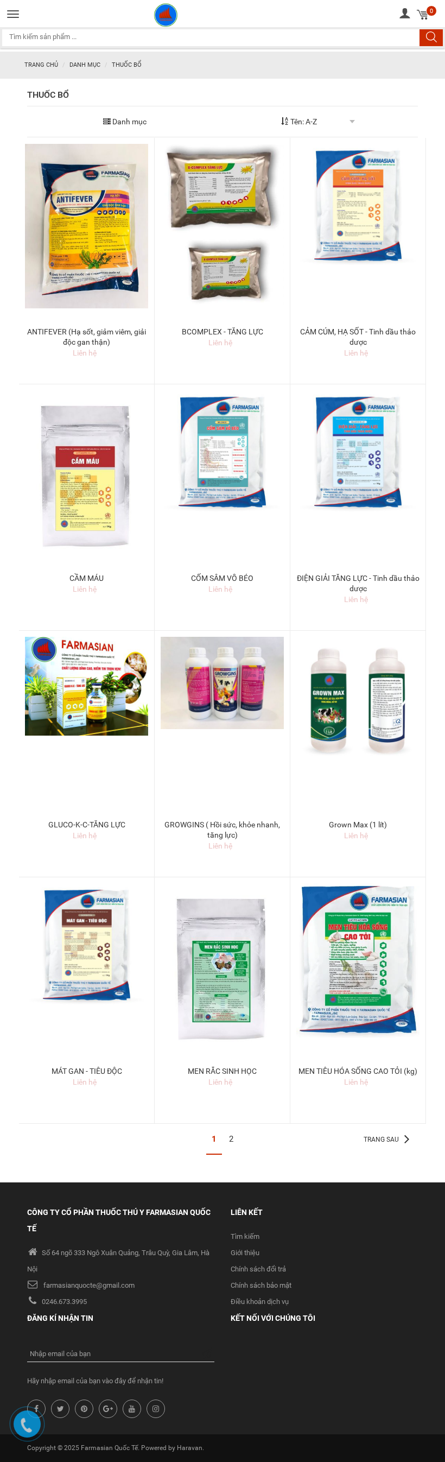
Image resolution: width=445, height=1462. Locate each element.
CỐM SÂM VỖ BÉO (222, 578)
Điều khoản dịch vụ (260, 1302)
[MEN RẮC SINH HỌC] (222, 970)
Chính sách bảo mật (261, 1285)
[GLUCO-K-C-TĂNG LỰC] (86, 685)
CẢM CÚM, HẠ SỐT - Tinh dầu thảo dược (358, 336)
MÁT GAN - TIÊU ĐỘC (87, 1071)
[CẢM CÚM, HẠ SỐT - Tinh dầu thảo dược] (357, 204)
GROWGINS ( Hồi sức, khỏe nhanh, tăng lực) (222, 829)
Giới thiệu (245, 1253)
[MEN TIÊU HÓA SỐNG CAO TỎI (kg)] (357, 962)
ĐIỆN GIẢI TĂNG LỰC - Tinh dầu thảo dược (358, 583)
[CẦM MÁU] (86, 477)
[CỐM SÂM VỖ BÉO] (222, 451)
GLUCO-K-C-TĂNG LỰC (86, 824)
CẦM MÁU (86, 578)
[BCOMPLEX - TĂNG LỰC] (222, 225)
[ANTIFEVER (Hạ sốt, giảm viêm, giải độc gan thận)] (86, 225)
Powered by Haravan (171, 1448)
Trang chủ (41, 64)
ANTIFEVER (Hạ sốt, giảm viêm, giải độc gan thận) (86, 336)
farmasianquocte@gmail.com (89, 1285)
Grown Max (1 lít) (358, 824)
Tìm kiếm (245, 1236)
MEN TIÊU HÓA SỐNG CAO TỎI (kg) (357, 1071)
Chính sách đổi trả (258, 1269)
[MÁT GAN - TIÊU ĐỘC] (86, 944)
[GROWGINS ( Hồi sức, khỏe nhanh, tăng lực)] (222, 682)
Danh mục (84, 64)
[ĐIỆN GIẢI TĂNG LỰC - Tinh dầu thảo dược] (357, 451)
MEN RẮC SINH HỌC (222, 1071)
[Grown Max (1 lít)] (357, 699)
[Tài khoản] (404, 13)
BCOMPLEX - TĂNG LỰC (222, 331)
